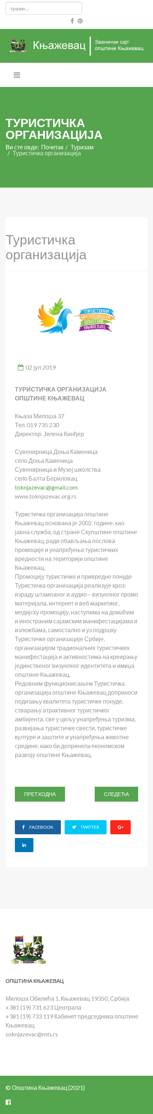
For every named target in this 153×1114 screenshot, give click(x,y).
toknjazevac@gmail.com (46, 487)
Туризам (82, 146)
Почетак (52, 146)
